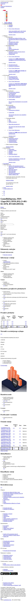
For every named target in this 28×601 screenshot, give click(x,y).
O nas (4, 187)
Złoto (10, 120)
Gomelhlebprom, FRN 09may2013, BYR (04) (6, 440)
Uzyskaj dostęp (4, 365)
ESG (10, 46)
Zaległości (5, 515)
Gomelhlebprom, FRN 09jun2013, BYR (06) (6, 434)
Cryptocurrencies (12, 93)
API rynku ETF (12, 172)
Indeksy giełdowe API (13, 174)
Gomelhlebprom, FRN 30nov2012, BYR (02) (6, 445)
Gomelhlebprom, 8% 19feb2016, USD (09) (5, 428)
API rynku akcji (12, 170)
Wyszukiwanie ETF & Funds (9, 550)
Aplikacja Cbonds (12, 150)
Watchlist (11, 25)
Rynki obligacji (12, 106)
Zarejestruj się (9, 6)
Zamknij (2, 7)
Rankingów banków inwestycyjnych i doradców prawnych (17, 52)
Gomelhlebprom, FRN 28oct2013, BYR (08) (6, 431)
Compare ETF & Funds (14, 79)
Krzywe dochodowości (14, 49)
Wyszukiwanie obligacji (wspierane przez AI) (13, 493)
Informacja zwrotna (7, 584)
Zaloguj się (3, 6)
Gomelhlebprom (6, 261)
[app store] (5, 574)
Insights (12, 146)
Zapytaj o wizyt (9, 186)
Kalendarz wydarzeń (13, 43)
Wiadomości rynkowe (13, 138)
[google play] (13, 574)
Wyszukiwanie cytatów (14, 42)
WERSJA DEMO (10, 180)
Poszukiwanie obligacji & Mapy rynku (17, 38)
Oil (9, 119)
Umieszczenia (6, 516)
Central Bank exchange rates (15, 95)
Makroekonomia (12, 107)
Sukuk (10, 48)
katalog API (11, 168)
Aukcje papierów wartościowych (10, 518)
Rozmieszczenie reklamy (8, 582)
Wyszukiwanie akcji (13, 64)
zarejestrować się (7, 599)
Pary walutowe (12, 94)
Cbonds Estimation (7, 496)
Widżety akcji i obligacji (8, 528)
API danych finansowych (14, 173)
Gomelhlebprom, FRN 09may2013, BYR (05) (6, 442)
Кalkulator (5, 569)
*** (1, 219)
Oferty (4, 517)
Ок (1, 598)
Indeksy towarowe (13, 122)
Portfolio (10, 26)
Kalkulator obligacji (13, 154)
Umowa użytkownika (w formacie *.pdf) (12, 585)
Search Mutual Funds (13, 77)
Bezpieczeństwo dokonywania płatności (11, 564)
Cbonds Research (12, 141)
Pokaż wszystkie (4, 450)
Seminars (8, 146)
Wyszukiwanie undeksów (14, 92)
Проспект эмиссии (7, 254)
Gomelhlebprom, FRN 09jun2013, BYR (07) (6, 437)
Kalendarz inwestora (13, 44)
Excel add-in (11, 149)
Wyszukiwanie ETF (13, 76)
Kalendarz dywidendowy (14, 66)
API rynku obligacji (13, 169)
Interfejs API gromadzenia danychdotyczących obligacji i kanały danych (17, 166)
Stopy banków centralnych (14, 97)
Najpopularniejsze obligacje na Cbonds (11, 503)
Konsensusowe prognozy (14, 110)
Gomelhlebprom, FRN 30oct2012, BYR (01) (6, 448)
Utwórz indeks (6, 543)
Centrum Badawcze (13, 139)
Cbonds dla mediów (13, 142)
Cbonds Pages (12, 54)
